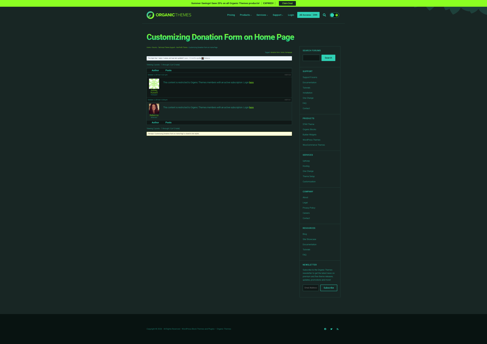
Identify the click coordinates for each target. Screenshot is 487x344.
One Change (308, 98)
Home (149, 47)
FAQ (304, 103)
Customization (309, 181)
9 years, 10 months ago (191, 58)
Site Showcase (309, 239)
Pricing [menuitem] (231, 14)
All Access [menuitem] (305, 14)
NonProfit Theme (181, 47)
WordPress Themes (311, 140)
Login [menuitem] (291, 14)
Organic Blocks (309, 129)
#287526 (288, 75)
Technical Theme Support (166, 47)
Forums (154, 47)
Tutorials (306, 88)
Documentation (309, 82)
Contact (306, 108)
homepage (288, 52)
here (251, 82)
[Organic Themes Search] (324, 15)
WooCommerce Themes (314, 145)
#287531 (288, 100)
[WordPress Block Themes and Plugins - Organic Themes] (173, 16)
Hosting (306, 166)
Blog (305, 234)
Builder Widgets (309, 134)
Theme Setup (309, 176)
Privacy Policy (309, 208)
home (282, 52)
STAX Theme (308, 124)
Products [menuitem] (245, 14)
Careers (306, 213)
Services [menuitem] (261, 14)
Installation (307, 93)
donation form (275, 52)
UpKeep (306, 161)
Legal (305, 202)
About (305, 197)
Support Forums (310, 77)
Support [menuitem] (277, 14)
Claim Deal (287, 3)
